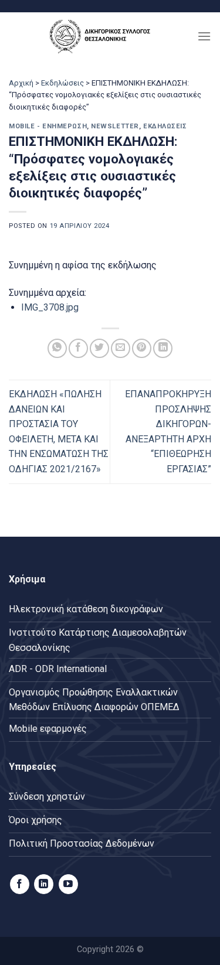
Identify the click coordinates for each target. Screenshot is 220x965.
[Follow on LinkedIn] (43, 884)
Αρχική (21, 83)
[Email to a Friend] (120, 348)
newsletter (115, 126)
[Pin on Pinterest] (141, 348)
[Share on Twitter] (99, 348)
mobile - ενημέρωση (48, 126)
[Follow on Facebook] (19, 884)
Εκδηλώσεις (62, 83)
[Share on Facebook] (78, 348)
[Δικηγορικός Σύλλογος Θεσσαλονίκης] (103, 36)
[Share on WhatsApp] (57, 348)
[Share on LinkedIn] (162, 348)
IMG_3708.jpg (50, 307)
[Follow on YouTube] (68, 884)
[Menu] (204, 36)
